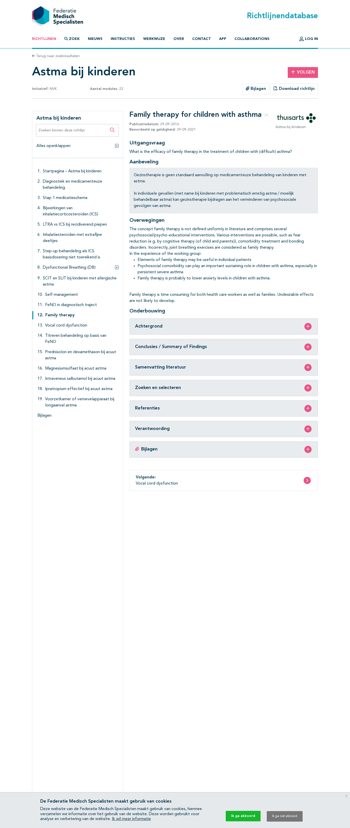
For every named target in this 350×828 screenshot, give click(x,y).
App (222, 39)
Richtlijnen (44, 39)
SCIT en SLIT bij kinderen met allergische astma (80, 281)
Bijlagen (257, 89)
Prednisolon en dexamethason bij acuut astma (80, 355)
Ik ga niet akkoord (284, 816)
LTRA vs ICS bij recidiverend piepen (75, 225)
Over (178, 39)
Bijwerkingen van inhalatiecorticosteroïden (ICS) (70, 211)
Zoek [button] (74, 39)
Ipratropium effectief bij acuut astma (78, 389)
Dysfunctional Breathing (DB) (69, 268)
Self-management (61, 295)
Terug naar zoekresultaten (57, 56)
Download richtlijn (296, 89)
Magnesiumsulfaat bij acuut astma (75, 368)
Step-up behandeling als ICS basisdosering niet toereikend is (71, 254)
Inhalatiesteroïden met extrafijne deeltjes (72, 238)
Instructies (123, 39)
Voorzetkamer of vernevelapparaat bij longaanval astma (79, 402)
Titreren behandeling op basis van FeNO (75, 339)
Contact (201, 39)
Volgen (306, 72)
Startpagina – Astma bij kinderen (72, 171)
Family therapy (60, 315)
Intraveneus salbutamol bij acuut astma (80, 379)
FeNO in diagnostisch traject (71, 305)
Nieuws (95, 39)
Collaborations (252, 39)
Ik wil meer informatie (131, 819)
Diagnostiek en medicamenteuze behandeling (72, 185)
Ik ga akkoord (243, 816)
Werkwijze (154, 39)
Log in (311, 39)
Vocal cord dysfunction (66, 325)
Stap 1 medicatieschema (65, 198)
